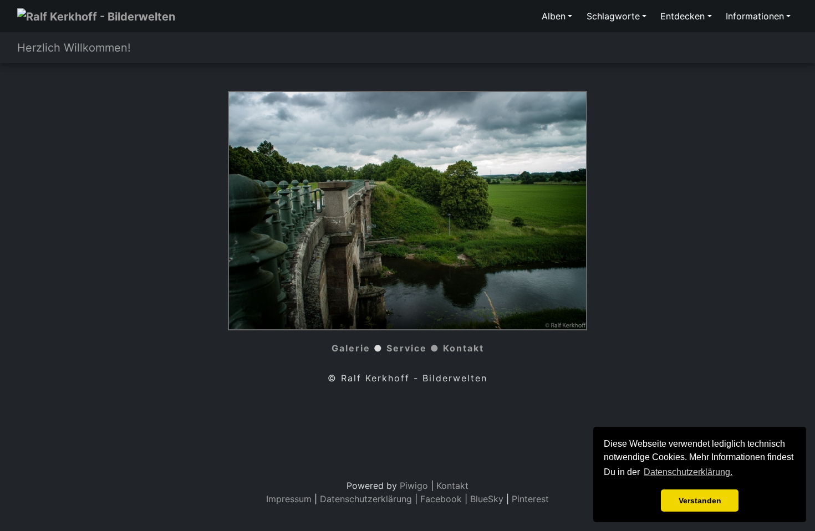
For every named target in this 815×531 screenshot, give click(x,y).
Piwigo (414, 485)
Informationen (755, 16)
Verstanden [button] (700, 500)
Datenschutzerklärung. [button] (688, 472)
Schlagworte (613, 16)
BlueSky (486, 498)
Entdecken (682, 16)
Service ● (414, 348)
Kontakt (463, 348)
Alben (554, 16)
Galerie (351, 348)
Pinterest (530, 498)
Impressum (289, 498)
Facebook (442, 498)
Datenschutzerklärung (366, 498)
